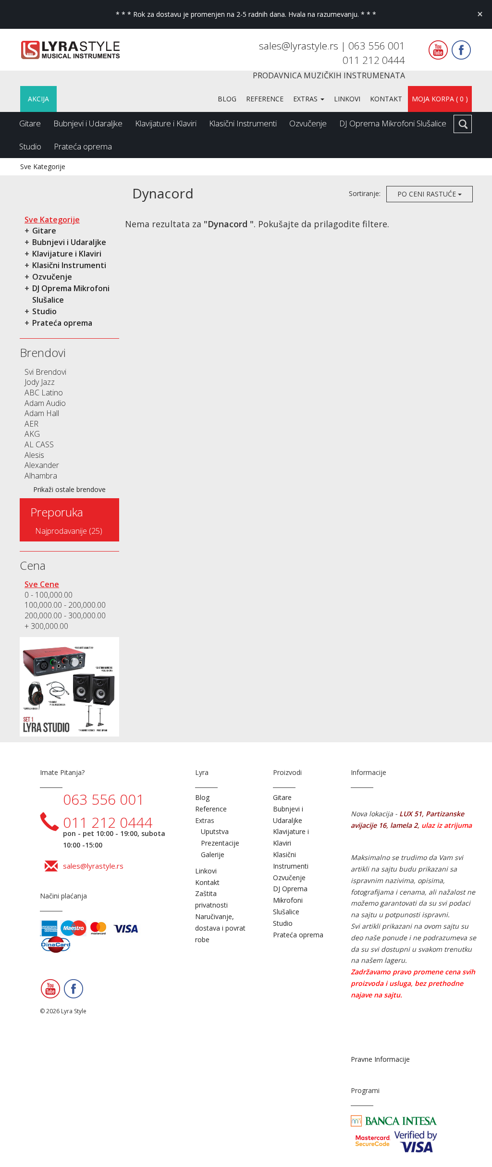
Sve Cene (42, 584)
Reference (264, 98)
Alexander (42, 465)
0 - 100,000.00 (49, 595)
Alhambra (41, 475)
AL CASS (39, 444)
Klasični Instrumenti (243, 123)
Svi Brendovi (45, 372)
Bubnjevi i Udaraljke (88, 123)
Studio (30, 146)
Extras (306, 98)
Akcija (38, 98)
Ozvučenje (308, 123)
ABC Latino (44, 392)
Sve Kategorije (42, 166)
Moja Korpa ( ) (440, 98)
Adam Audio (45, 403)
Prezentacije (220, 843)
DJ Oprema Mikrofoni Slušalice (392, 123)
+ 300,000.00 (46, 626)
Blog (227, 98)
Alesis (34, 455)
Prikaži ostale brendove (69, 489)
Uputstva (215, 831)
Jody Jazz (40, 382)
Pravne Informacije (380, 1059)
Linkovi (347, 98)
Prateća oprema (83, 146)
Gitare (30, 123)
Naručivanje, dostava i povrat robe (220, 928)
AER (31, 423)
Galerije (212, 854)
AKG (32, 434)
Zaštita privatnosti (211, 899)
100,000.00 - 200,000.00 (65, 605)
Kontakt (386, 98)
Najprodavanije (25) (68, 531)
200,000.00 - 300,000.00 (65, 615)
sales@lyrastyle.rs (300, 45)
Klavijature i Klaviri (166, 123)
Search (463, 124)
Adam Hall (42, 413)
